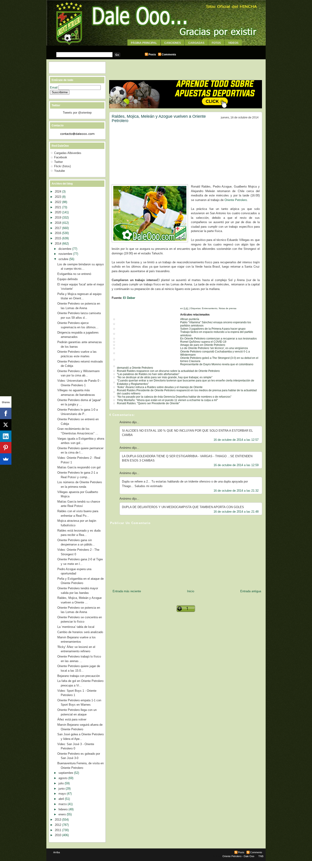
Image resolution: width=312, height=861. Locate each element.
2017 (58, 228)
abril (61, 799)
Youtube (59, 170)
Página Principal (144, 42)
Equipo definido (67, 279)
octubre (63, 259)
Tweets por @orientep (77, 112)
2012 (58, 825)
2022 (58, 202)
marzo (63, 804)
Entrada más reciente (127, 591)
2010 (58, 835)
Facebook (60, 157)
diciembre (65, 248)
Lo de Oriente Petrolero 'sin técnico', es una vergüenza (214, 348)
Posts (152, 54)
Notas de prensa (227, 308)
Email (54, 87)
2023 (58, 196)
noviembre (65, 254)
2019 (58, 217)
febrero (63, 809)
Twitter (58, 162)
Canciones (172, 42)
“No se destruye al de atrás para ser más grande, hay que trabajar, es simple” (164, 377)
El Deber (129, 298)
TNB (260, 856)
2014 (58, 243)
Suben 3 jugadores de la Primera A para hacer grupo (213, 328)
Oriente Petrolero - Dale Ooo (238, 856)
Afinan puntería (189, 319)
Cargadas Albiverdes (67, 153)
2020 (58, 212)
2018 (58, 222)
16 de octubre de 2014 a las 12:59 (236, 465)
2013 (58, 819)
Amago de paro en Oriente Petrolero (202, 345)
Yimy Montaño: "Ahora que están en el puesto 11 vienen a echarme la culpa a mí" (167, 400)
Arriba (56, 852)
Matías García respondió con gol (78, 467)
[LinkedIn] (5, 436)
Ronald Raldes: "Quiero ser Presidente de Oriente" (148, 403)
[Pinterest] (5, 447)
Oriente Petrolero (236, 200)
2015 (58, 238)
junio (62, 788)
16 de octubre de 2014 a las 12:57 (236, 439)
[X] (5, 424)
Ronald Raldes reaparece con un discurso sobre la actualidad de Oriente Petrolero (168, 371)
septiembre (66, 773)
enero (62, 814)
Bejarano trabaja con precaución (78, 676)
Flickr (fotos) (62, 166)
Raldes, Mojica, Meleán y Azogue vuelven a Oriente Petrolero (159, 118)
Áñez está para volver (71, 719)
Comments (169, 54)
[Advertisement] (156, 47)
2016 (58, 233)
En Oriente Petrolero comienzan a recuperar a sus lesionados (218, 338)
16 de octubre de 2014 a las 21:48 (236, 511)
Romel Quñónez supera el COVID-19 (203, 341)
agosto (63, 778)
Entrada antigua (250, 591)
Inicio (190, 591)
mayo (62, 793)
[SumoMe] (5, 459)
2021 (58, 207)
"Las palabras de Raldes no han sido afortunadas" (148, 374)
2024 (58, 191)
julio (61, 783)
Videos (233, 42)
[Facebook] (5, 413)
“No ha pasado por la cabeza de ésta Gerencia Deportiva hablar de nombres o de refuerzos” (174, 396)
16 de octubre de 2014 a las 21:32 (236, 490)
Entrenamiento (209, 308)
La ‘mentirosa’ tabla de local (75, 627)
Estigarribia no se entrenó (74, 274)
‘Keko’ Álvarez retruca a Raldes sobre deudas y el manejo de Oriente (160, 387)
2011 (58, 830)
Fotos (216, 42)
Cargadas (196, 42)
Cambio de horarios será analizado (80, 632)
